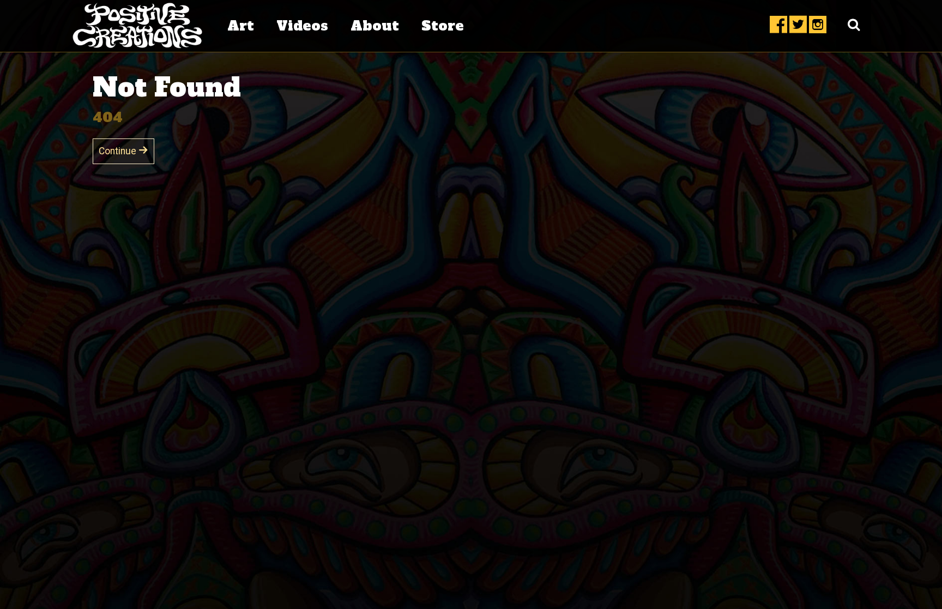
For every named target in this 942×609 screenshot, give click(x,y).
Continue (118, 151)
